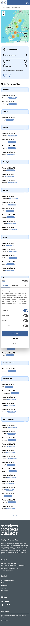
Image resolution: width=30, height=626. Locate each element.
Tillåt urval (15, 338)
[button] (20, 20)
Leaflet (17, 41)
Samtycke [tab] (5, 285)
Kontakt (3, 588)
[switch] (25, 315)
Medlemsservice (5, 582)
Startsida (4, 7)
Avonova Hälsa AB (8, 95)
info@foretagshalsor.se (11, 568)
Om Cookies (4, 590)
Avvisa (15, 344)
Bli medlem (4, 585)
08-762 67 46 (9, 570)
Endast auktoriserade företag (14, 70)
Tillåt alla (15, 333)
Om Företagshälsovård (7, 580)
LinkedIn (7, 601)
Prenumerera (5, 620)
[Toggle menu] (27, 2)
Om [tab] (25, 285)
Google (26, 41)
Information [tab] (15, 285)
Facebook (7, 604)
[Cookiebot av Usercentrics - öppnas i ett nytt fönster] (21, 281)
